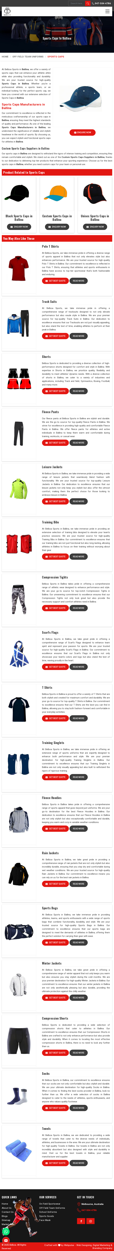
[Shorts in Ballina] (19, 378)
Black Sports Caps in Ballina (19, 217)
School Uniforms (48, 1212)
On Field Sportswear (49, 1203)
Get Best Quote (57, 281)
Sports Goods (46, 1216)
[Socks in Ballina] (19, 1095)
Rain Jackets (50, 853)
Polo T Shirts (50, 246)
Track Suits (49, 301)
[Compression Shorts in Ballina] (19, 1040)
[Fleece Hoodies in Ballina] (19, 819)
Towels (46, 1128)
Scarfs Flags (50, 632)
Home (5, 56)
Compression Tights (55, 577)
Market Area (8, 1224)
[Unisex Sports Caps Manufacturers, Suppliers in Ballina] (95, 194)
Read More (78, 281)
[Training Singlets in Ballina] (19, 764)
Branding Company (102, 1248)
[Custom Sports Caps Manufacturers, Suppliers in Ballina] (57, 194)
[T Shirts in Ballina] (19, 709)
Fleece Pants (50, 412)
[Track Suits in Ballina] (19, 323)
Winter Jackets (51, 963)
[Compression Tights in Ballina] (19, 599)
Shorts (46, 356)
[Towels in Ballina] (19, 1150)
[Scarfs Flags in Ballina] (19, 654)
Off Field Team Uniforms (28, 56)
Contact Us (8, 1212)
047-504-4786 (102, 3)
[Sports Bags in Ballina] (19, 930)
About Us (6, 1208)
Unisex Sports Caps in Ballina (95, 217)
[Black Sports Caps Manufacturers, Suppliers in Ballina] (19, 194)
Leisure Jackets (52, 467)
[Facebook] (81, 1221)
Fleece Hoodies (51, 797)
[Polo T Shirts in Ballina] (19, 268)
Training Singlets (53, 742)
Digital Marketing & (102, 1245)
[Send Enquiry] (6, 1240)
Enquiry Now (21, 227)
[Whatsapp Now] (6, 1231)
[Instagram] (90, 1221)
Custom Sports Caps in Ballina (57, 217)
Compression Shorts (55, 1018)
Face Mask (45, 1220)
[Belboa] (7, 11)
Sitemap (6, 1220)
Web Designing (84, 1245)
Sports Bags (50, 908)
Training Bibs (50, 522)
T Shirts (47, 687)
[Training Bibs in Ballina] (19, 544)
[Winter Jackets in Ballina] (19, 985)
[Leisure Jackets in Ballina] (19, 489)
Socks (46, 1073)
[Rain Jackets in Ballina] (19, 875)
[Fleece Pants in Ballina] (19, 434)
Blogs (5, 1216)
